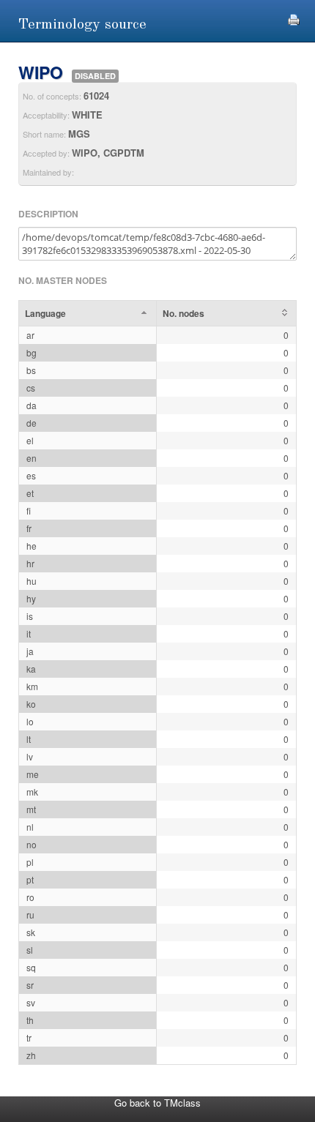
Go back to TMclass (157, 1103)
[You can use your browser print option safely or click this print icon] (294, 18)
